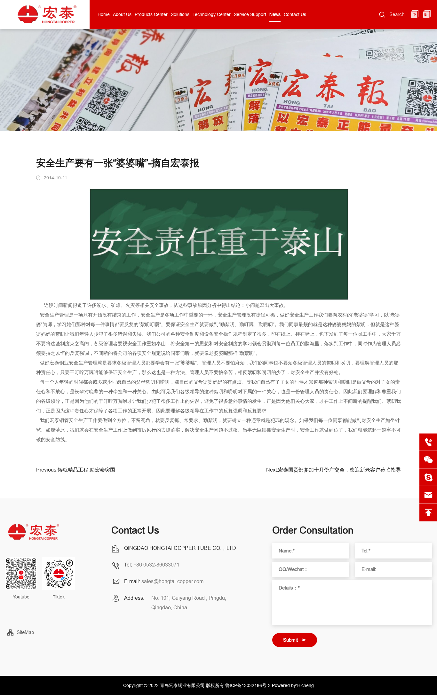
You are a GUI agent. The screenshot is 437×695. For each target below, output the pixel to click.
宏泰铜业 (59, 362)
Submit (290, 639)
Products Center (151, 14)
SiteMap (25, 632)
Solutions (180, 14)
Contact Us (295, 14)
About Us (122, 14)
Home (104, 14)
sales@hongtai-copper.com (172, 581)
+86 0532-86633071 (156, 564)
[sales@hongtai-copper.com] (428, 477)
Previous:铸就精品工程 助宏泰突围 (75, 470)
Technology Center (212, 14)
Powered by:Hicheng (293, 685)
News (275, 14)
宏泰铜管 (59, 420)
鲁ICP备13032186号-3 (248, 685)
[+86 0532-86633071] (428, 442)
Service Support (250, 14)
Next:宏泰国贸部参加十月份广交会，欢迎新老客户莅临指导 (333, 470)
